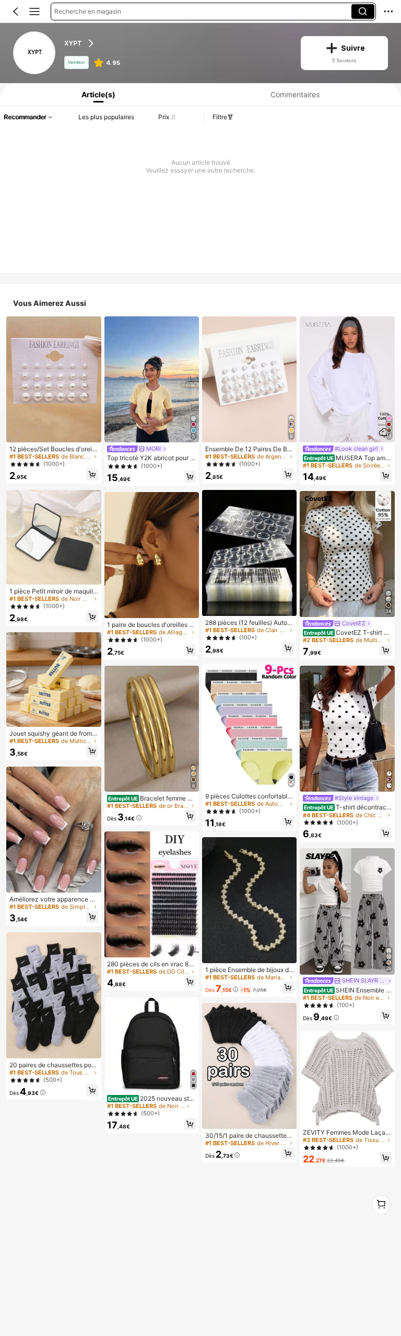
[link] (35, 53)
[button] (15, 11)
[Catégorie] (34, 11)
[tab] (96, 94)
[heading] (176, 43)
